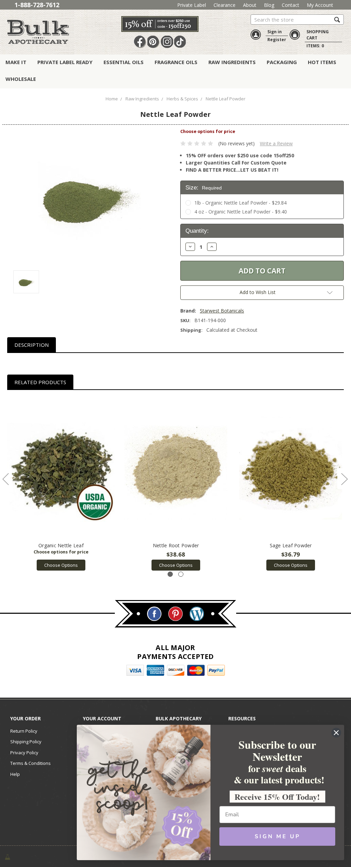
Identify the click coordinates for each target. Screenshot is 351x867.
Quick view (61, 468)
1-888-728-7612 (36, 5)
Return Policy (23, 731)
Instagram (167, 42)
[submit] (337, 19)
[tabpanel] (61, 484)
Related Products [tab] (40, 382)
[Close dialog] (336, 733)
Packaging (282, 62)
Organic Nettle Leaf (61, 545)
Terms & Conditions (30, 763)
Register (276, 39)
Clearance (224, 5)
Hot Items (322, 62)
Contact (290, 5)
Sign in (274, 32)
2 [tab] (180, 574)
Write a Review (276, 143)
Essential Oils (124, 62)
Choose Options (61, 565)
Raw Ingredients (232, 62)
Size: (203, 187)
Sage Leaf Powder (291, 545)
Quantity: (197, 231)
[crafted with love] (7, 856)
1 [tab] (170, 574)
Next (344, 478)
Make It (15, 62)
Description (31, 344)
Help (15, 774)
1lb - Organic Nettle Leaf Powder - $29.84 (240, 202)
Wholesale (20, 78)
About (249, 5)
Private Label (191, 5)
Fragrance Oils (176, 62)
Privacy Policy (24, 752)
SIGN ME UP (277, 836)
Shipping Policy (25, 741)
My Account (320, 5)
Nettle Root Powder (176, 545)
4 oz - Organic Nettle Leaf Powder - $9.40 (240, 211)
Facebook (140, 42)
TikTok (180, 42)
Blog (269, 5)
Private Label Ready (65, 62)
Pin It (153, 42)
